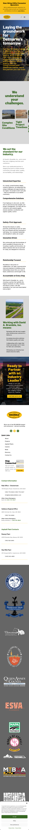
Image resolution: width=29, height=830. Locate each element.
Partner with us (8, 74)
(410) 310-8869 (16, 520)
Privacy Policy (11, 827)
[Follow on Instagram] (14, 431)
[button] (27, 803)
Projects (7, 441)
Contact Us (8, 455)
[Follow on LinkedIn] (11, 431)
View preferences (14, 824)
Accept (14, 816)
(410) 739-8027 (11, 500)
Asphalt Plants (9, 444)
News (6, 449)
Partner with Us (15, 396)
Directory (7, 452)
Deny (14, 820)
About (6, 438)
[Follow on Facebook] (18, 431)
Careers (7, 447)
